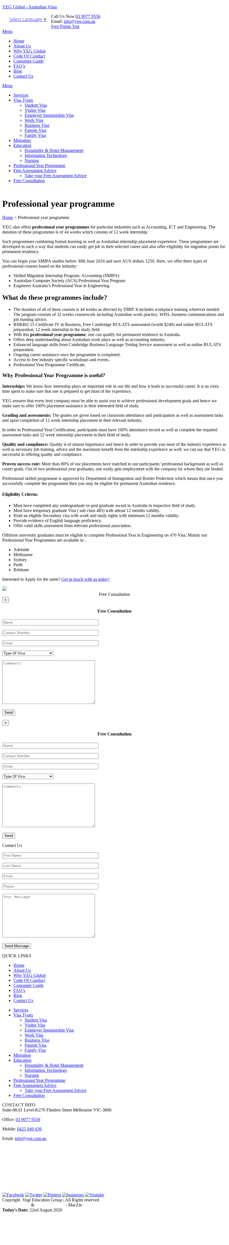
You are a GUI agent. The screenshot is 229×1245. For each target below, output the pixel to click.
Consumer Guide (28, 61)
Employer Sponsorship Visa (49, 115)
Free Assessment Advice (34, 170)
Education (22, 145)
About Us (22, 46)
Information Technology (46, 155)
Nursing (32, 160)
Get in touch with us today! (85, 579)
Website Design (16, 1205)
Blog (17, 71)
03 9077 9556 (88, 16)
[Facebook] (13, 1194)
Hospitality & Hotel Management (54, 150)
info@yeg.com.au (79, 21)
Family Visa (35, 135)
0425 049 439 (29, 1129)
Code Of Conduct (29, 56)
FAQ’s (19, 66)
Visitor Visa (35, 110)
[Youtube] (94, 1194)
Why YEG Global (29, 51)
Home (18, 41)
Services (20, 95)
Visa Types (23, 100)
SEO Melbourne (50, 1205)
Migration (22, 140)
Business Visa (37, 125)
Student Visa (36, 105)
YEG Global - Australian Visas (29, 6)
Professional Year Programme (39, 165)
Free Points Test (65, 26)
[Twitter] (33, 1194)
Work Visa (34, 120)
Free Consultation (29, 180)
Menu (7, 31)
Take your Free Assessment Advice (56, 175)
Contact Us (23, 76)
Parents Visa (35, 130)
